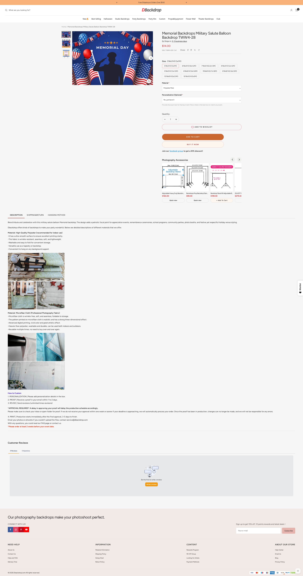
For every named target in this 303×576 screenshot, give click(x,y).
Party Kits (152, 19)
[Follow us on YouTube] (26, 529)
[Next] (151, 58)
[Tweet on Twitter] (195, 50)
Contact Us (12, 554)
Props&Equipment (175, 19)
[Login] (291, 10)
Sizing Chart (99, 558)
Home (64, 27)
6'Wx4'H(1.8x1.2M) (189, 66)
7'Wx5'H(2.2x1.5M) (209, 66)
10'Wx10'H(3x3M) (190, 76)
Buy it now (193, 144)
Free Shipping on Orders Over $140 (151, 2)
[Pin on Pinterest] (191, 50)
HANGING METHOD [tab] (56, 215)
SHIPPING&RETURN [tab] (35, 215)
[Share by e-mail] (199, 50)
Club (218, 19)
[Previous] (232, 159)
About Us (11, 550)
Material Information (102, 550)
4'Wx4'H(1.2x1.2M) (228, 66)
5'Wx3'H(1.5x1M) (170, 66)
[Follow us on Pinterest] (21, 529)
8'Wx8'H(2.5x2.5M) (229, 71)
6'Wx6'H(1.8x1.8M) (190, 71)
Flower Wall (191, 19)
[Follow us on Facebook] (10, 529)
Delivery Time (12, 562)
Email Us (278, 554)
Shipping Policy (100, 554)
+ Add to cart (221, 200)
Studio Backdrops (122, 19)
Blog (276, 558)
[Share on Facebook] (187, 50)
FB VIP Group (191, 554)
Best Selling (96, 19)
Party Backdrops (139, 19)
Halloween (108, 19)
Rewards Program (193, 550)
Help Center (279, 550)
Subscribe (288, 531)
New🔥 (86, 19)
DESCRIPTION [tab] (16, 215)
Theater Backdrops (206, 19)
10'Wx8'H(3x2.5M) (171, 76)
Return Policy (100, 562)
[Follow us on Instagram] (15, 529)
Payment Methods (193, 562)
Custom (162, 19)
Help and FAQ (13, 558)
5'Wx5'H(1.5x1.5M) (171, 71)
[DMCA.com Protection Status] (292, 573)
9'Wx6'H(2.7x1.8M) (210, 71)
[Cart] (296, 10)
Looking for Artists (193, 558)
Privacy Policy (280, 562)
